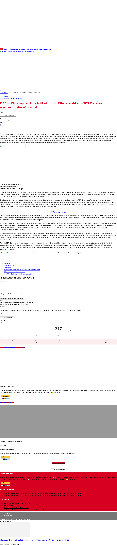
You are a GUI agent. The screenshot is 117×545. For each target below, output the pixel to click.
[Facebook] (95, 48)
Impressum (7, 513)
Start (1, 93)
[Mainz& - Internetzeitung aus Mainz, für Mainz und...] (28, 65)
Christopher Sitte (9, 265)
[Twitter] (100, 48)
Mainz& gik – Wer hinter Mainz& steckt (16, 508)
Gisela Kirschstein (8, 115)
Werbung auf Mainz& (7, 402)
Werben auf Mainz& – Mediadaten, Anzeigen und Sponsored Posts (25, 510)
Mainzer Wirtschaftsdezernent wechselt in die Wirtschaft (22, 270)
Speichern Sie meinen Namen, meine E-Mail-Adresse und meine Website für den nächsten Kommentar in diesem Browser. (41, 310)
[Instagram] (97, 48)
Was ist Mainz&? (9, 506)
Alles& (5, 93)
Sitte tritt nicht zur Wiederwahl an (14, 272)
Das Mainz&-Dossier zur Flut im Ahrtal (12, 347)
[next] (63, 49)
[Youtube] (103, 48)
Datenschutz (8, 515)
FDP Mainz (7, 268)
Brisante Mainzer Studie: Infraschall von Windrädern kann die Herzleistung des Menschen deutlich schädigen (46, 493)
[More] (65, 128)
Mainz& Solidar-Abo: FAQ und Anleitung (17, 504)
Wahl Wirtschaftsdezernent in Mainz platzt (17, 274)
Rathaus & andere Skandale (13, 98)
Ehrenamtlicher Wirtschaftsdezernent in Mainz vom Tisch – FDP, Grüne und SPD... (35, 540)
